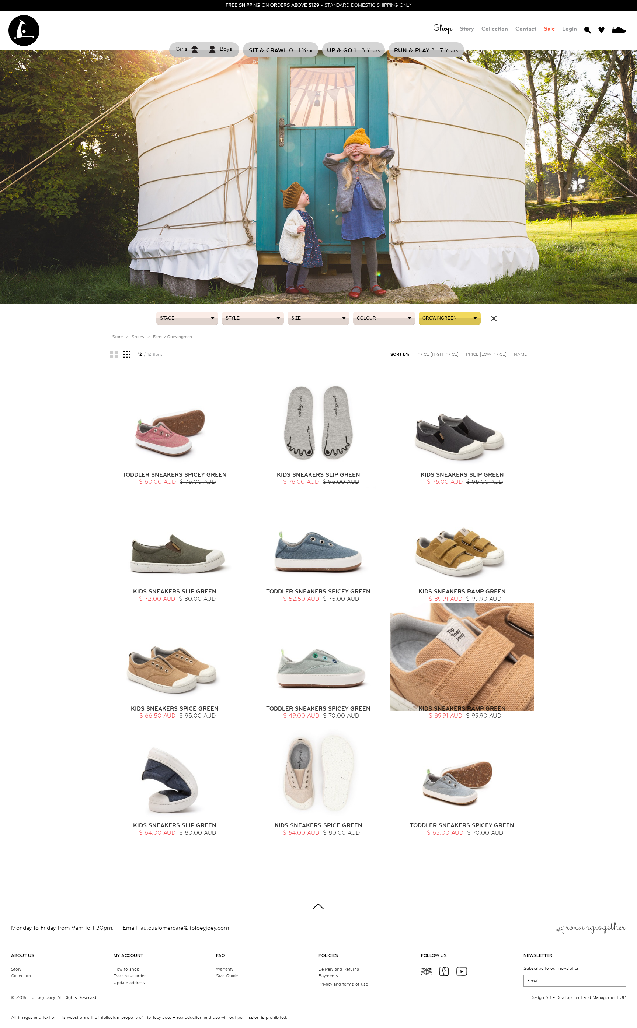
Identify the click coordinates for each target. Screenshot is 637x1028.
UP (623, 997)
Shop (443, 29)
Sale (549, 28)
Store (117, 337)
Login (569, 28)
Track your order (130, 976)
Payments (328, 976)
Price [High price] (438, 354)
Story (467, 28)
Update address (129, 983)
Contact (525, 28)
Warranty (224, 969)
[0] (619, 29)
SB (548, 997)
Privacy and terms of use (343, 984)
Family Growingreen (172, 337)
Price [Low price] (486, 354)
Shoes (138, 337)
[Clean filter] (494, 318)
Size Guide (227, 976)
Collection (494, 28)
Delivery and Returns (338, 969)
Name (520, 354)
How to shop (126, 969)
